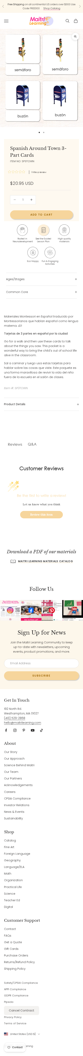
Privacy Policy (13, 1017)
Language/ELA (14, 867)
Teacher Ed (12, 900)
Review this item (41, 514)
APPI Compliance (15, 989)
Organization (13, 880)
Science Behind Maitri (19, 765)
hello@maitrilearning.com (22, 723)
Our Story (10, 752)
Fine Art (9, 847)
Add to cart (41, 215)
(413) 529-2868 (14, 718)
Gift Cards (11, 949)
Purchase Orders (16, 955)
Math (7, 874)
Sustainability (13, 818)
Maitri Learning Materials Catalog (45, 561)
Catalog (10, 840)
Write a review (38, 172)
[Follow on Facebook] (6, 730)
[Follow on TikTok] (41, 730)
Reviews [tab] (15, 444)
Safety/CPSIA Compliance (21, 983)
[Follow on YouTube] (33, 730)
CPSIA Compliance (17, 799)
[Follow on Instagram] (15, 730)
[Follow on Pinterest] (24, 730)
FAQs (7, 936)
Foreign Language (17, 854)
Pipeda (8, 1002)
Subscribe (41, 676)
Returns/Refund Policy (19, 962)
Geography (12, 860)
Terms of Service (15, 1023)
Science (9, 894)
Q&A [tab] (32, 444)
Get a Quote (13, 942)
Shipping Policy (15, 969)
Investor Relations (16, 805)
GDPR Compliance (16, 995)
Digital (8, 907)
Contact (10, 929)
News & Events (14, 812)
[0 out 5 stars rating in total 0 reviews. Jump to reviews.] (17, 172)
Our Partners (13, 778)
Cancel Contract (21, 1010)
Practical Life (13, 887)
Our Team (11, 772)
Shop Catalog (51, 8)
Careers (10, 792)
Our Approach (14, 759)
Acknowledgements (18, 785)
